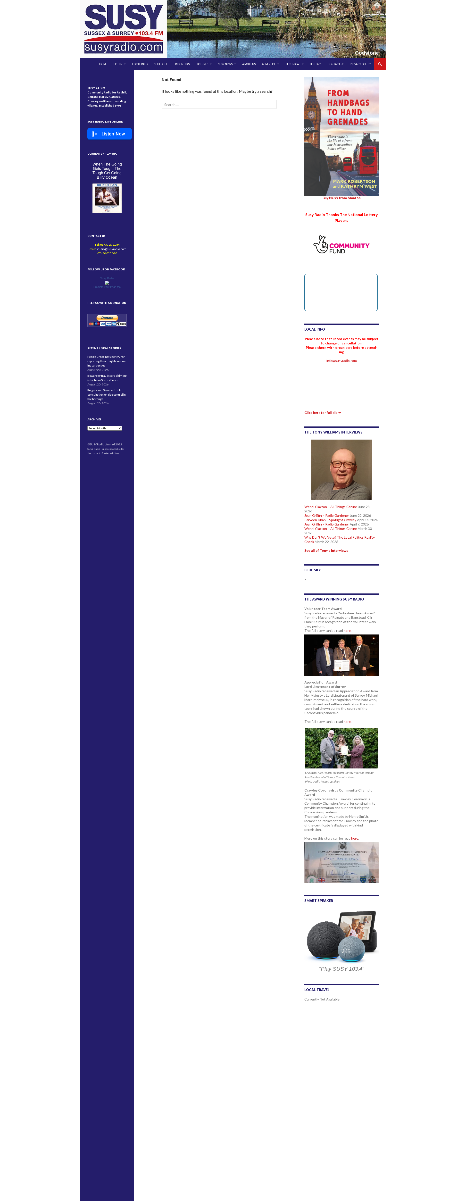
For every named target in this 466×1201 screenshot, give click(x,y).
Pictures (202, 64)
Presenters (182, 64)
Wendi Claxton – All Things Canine (330, 507)
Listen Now (113, 134)
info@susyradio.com (341, 361)
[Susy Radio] (107, 282)
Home (103, 64)
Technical (292, 64)
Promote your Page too (107, 286)
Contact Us (335, 64)
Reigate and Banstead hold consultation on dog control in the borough (106, 394)
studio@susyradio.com (111, 249)
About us (249, 64)
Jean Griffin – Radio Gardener (326, 515)
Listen (118, 64)
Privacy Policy (360, 64)
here (347, 630)
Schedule (160, 64)
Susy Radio (107, 278)
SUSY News (225, 64)
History (315, 64)
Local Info (140, 64)
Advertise (269, 64)
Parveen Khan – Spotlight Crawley (330, 520)
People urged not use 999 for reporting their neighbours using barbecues (106, 361)
